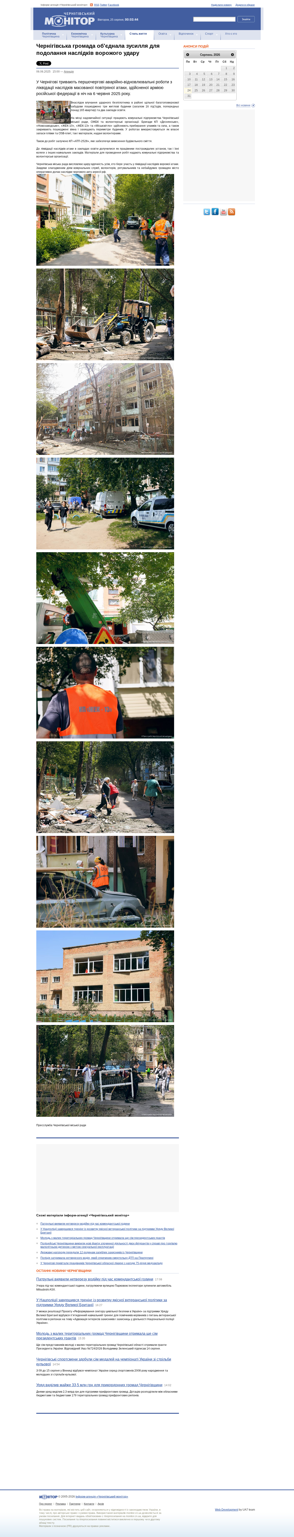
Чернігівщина (50, 35)
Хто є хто (231, 33)
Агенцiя (69, 71)
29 (225, 90)
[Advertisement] (107, 1178)
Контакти (89, 1503)
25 (196, 90)
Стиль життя (138, 33)
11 (196, 79)
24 (189, 90)
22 (225, 85)
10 (189, 79)
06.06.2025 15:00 (48, 71)
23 (233, 85)
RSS (96, 4)
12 (203, 79)
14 (218, 79)
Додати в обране (245, 4)
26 (203, 90)
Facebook (113, 4)
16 (233, 79)
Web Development (226, 1509)
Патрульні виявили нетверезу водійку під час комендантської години (85, 1223)
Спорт (209, 33)
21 (218, 85)
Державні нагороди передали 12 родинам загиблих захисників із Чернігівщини (91, 1252)
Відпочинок (186, 33)
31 (189, 96)
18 (196, 85)
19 (203, 85)
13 (210, 79)
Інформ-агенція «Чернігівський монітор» (67, 14)
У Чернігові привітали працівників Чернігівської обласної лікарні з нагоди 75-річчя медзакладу (101, 1263)
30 (233, 90)
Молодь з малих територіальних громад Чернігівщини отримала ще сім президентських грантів (102, 1238)
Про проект (45, 1503)
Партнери (74, 1503)
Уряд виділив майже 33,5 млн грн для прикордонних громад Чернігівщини (99, 1385)
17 (189, 85)
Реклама (61, 1503)
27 (210, 90)
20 (210, 85)
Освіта (162, 33)
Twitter (103, 4)
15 (225, 79)
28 (218, 90)
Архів (101, 1503)
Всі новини (243, 105)
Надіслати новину (221, 4)
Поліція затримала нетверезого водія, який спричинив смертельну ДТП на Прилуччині (96, 1258)
